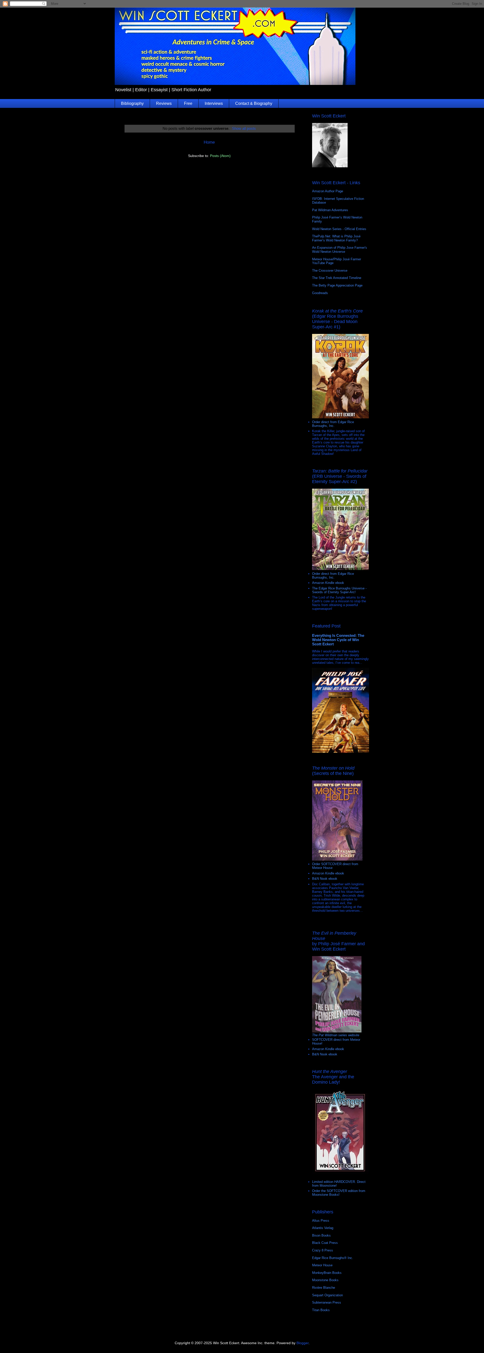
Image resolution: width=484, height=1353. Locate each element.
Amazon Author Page (327, 191)
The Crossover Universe (329, 270)
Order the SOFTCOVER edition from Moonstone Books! (338, 1193)
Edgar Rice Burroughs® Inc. (332, 1258)
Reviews (164, 103)
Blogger (302, 1343)
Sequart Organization (327, 1295)
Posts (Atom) (220, 156)
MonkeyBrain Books (327, 1273)
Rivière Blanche (323, 1287)
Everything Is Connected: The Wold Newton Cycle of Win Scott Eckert (338, 639)
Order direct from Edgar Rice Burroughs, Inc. (333, 424)
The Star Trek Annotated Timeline (336, 278)
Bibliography (132, 103)
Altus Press (320, 1220)
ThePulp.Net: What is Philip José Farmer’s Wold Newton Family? (336, 238)
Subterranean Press (326, 1302)
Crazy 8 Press (322, 1250)
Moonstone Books (325, 1280)
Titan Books (321, 1310)
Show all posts (244, 128)
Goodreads (320, 293)
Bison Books (321, 1235)
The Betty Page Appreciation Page (337, 285)
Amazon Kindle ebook (328, 583)
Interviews (214, 103)
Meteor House (322, 1265)
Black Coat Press (325, 1243)
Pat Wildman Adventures (330, 210)
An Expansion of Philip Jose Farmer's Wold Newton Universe (339, 250)
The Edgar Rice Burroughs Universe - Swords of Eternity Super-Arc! (339, 590)
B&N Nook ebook (324, 878)
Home (209, 142)
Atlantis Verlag (322, 1228)
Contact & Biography (253, 103)
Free (188, 103)
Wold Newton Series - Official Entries (339, 229)
